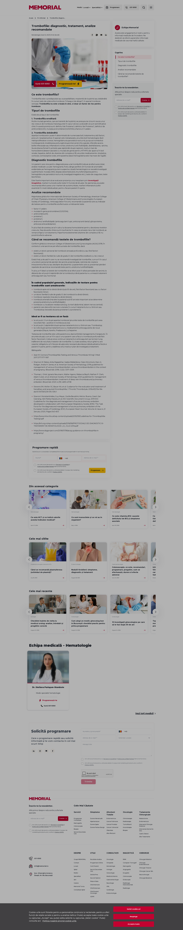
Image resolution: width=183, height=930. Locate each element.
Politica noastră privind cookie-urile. (59, 921)
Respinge (133, 917)
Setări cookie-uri (133, 909)
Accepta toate (134, 924)
